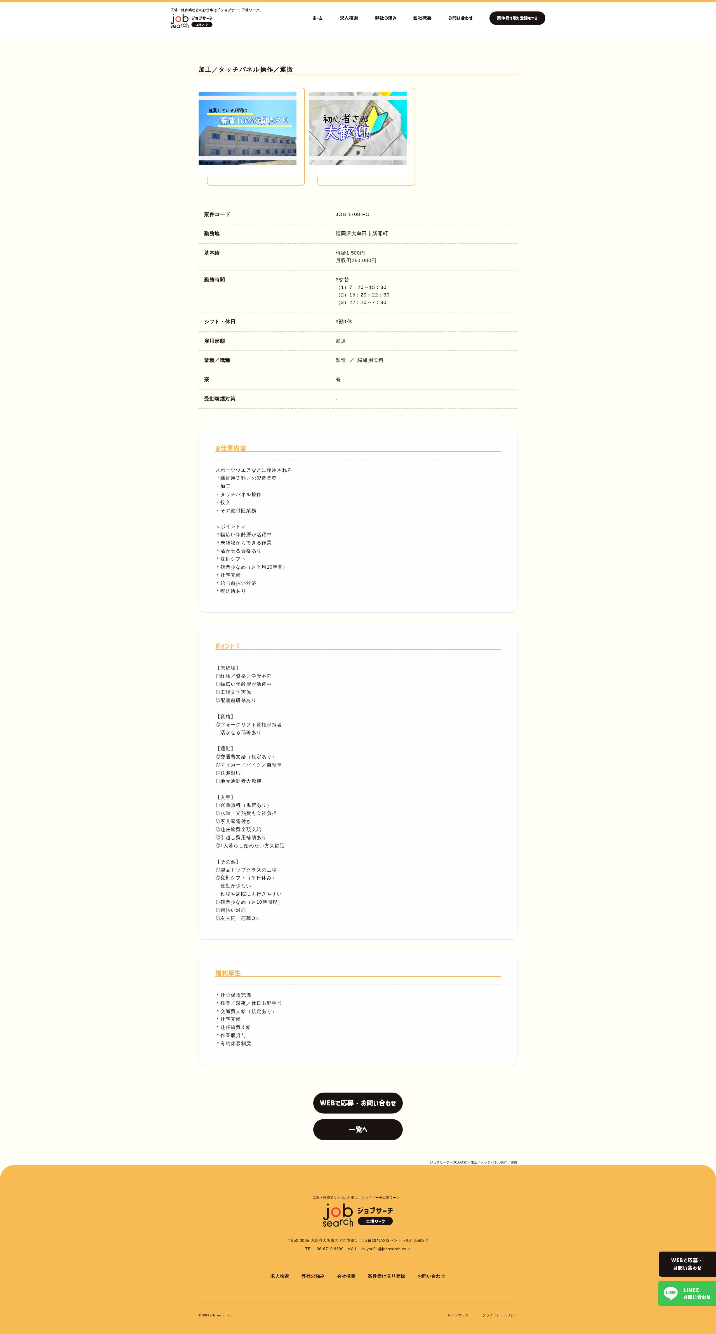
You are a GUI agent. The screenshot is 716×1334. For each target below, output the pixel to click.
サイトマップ (457, 1315)
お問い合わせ (460, 18)
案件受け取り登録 (386, 1276)
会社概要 (422, 18)
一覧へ (358, 1129)
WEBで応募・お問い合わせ (687, 1264)
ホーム (318, 18)
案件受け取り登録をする (517, 18)
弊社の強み (385, 18)
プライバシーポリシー (499, 1315)
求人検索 (349, 18)
